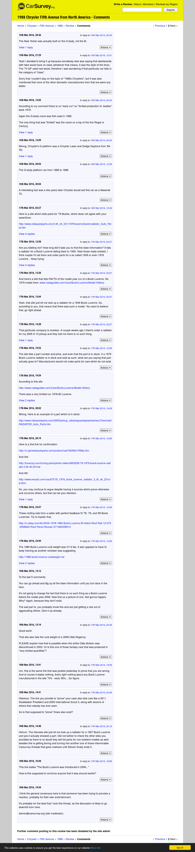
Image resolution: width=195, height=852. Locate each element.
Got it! (180, 847)
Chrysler (32, 25)
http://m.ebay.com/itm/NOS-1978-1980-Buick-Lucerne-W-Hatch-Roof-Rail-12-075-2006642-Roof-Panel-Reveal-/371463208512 (65, 525)
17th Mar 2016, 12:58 (101, 348)
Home (20, 25)
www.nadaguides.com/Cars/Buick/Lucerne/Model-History (72, 282)
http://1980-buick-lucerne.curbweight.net (41, 557)
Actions (104, 47)
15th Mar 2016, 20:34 (101, 100)
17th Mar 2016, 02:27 (101, 241)
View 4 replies (27, 234)
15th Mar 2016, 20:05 (101, 35)
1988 (60, 25)
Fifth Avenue (47, 25)
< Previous (159, 25)
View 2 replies (27, 400)
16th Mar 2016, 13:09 (101, 164)
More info (95, 847)
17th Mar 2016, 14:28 (101, 408)
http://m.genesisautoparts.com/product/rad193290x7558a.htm (54, 450)
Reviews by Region (167, 4)
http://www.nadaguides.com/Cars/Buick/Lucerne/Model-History (54, 388)
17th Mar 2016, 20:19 (101, 726)
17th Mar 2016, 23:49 (101, 624)
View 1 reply (26, 47)
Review (70, 25)
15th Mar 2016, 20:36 (101, 140)
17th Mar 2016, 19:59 (101, 665)
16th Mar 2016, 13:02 (101, 208)
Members (148, 4)
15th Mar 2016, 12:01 (101, 55)
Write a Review (123, 4)
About (137, 4)
